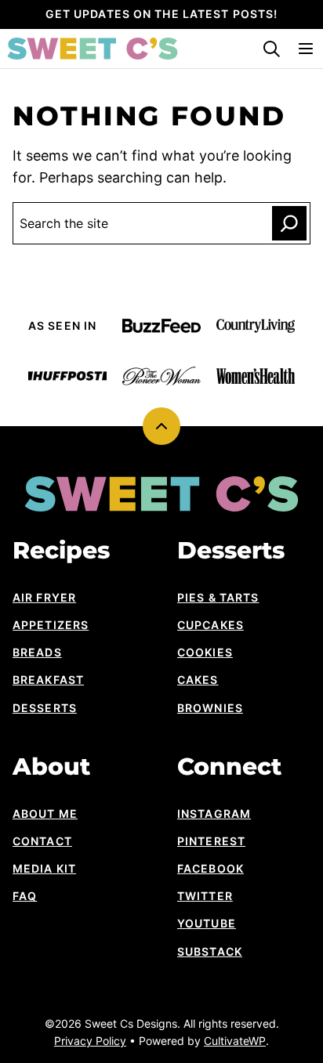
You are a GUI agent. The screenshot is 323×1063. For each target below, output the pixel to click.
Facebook (210, 868)
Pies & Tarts (218, 597)
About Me (45, 813)
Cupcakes (210, 624)
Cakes (198, 679)
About (51, 767)
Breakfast (48, 679)
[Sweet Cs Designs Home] (92, 49)
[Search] (271, 48)
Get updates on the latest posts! (161, 13)
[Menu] (306, 48)
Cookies (205, 652)
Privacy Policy (90, 1040)
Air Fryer (44, 597)
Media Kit (44, 868)
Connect (229, 767)
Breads (37, 652)
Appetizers (51, 624)
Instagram (214, 813)
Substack (209, 951)
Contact (42, 841)
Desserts (45, 707)
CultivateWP (235, 1040)
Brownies (210, 707)
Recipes (61, 551)
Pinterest (211, 841)
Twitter (205, 895)
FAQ (25, 895)
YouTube (206, 923)
